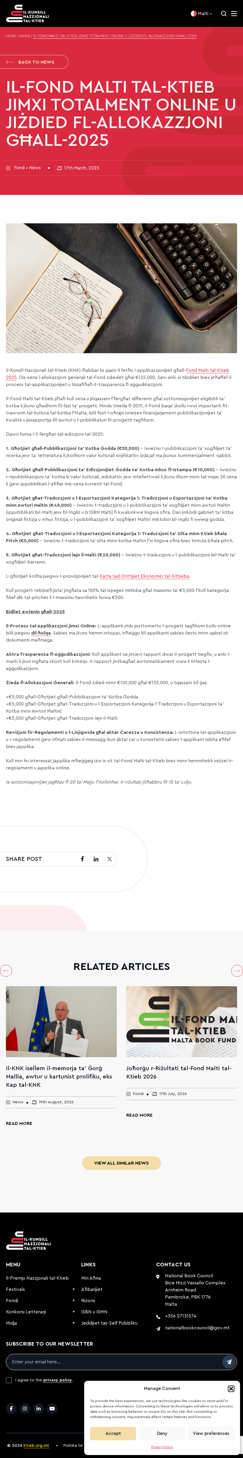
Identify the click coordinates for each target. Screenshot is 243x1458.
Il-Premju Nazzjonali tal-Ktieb (37, 1278)
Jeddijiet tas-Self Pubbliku (109, 1323)
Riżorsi (88, 1300)
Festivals (15, 1289)
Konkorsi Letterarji (26, 1312)
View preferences (211, 1433)
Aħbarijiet (92, 1289)
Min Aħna (91, 1278)
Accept (113, 1433)
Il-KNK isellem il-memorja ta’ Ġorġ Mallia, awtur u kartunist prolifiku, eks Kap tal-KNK (59, 1076)
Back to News (36, 62)
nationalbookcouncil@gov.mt (197, 1327)
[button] (231, 1389)
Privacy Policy (162, 1447)
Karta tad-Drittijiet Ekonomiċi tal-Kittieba (144, 576)
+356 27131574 (180, 1316)
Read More (19, 1123)
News (25, 36)
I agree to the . (44, 1380)
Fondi (12, 1300)
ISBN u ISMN (94, 1312)
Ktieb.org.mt (36, 1446)
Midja (11, 1323)
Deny (162, 1433)
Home (11, 36)
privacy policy (57, 1380)
